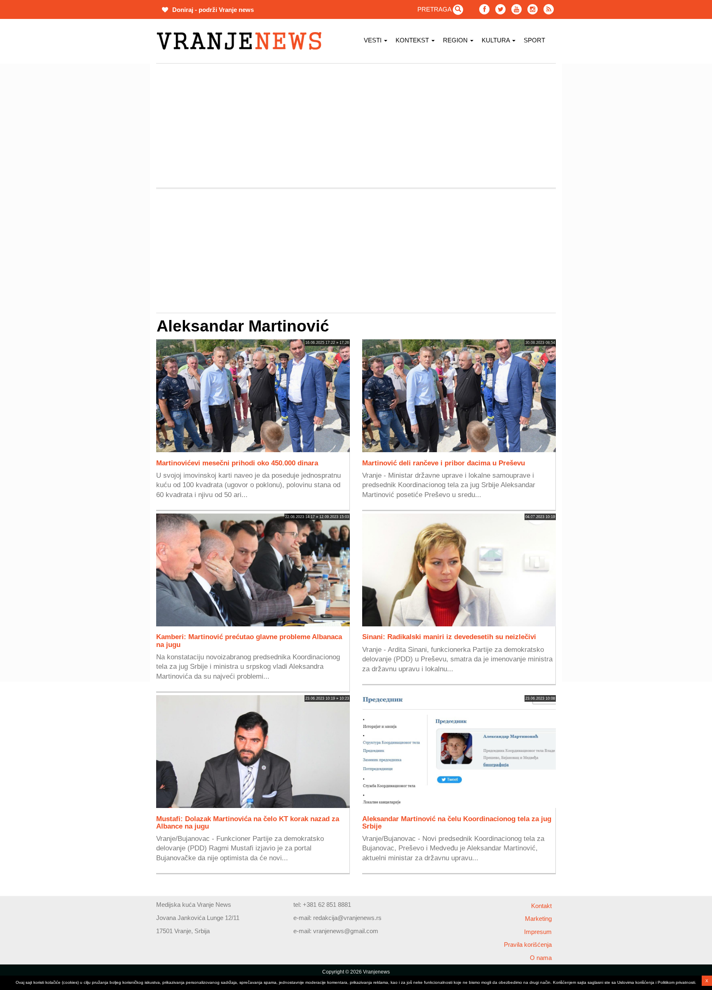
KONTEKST (413, 40)
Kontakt (541, 905)
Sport (534, 40)
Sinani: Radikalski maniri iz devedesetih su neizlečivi (449, 636)
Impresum (538, 931)
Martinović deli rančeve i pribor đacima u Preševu (443, 463)
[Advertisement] (117, 187)
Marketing (538, 918)
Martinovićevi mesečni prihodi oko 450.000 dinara (237, 463)
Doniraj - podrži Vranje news (212, 9)
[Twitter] (500, 9)
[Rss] (548, 9)
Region (456, 40)
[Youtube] (516, 9)
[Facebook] (484, 9)
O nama (541, 957)
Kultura (496, 40)
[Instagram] (532, 9)
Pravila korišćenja (528, 944)
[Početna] (242, 41)
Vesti (373, 40)
